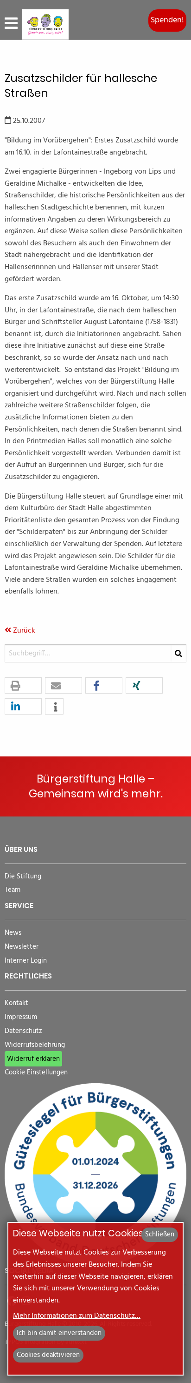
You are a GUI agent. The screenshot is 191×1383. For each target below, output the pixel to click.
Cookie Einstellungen (36, 1072)
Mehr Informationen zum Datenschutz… (76, 1316)
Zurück (23, 631)
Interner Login (26, 961)
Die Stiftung (23, 876)
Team (12, 890)
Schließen (159, 1234)
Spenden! (167, 20)
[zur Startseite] (45, 24)
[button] (23, 686)
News (13, 933)
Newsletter (21, 947)
